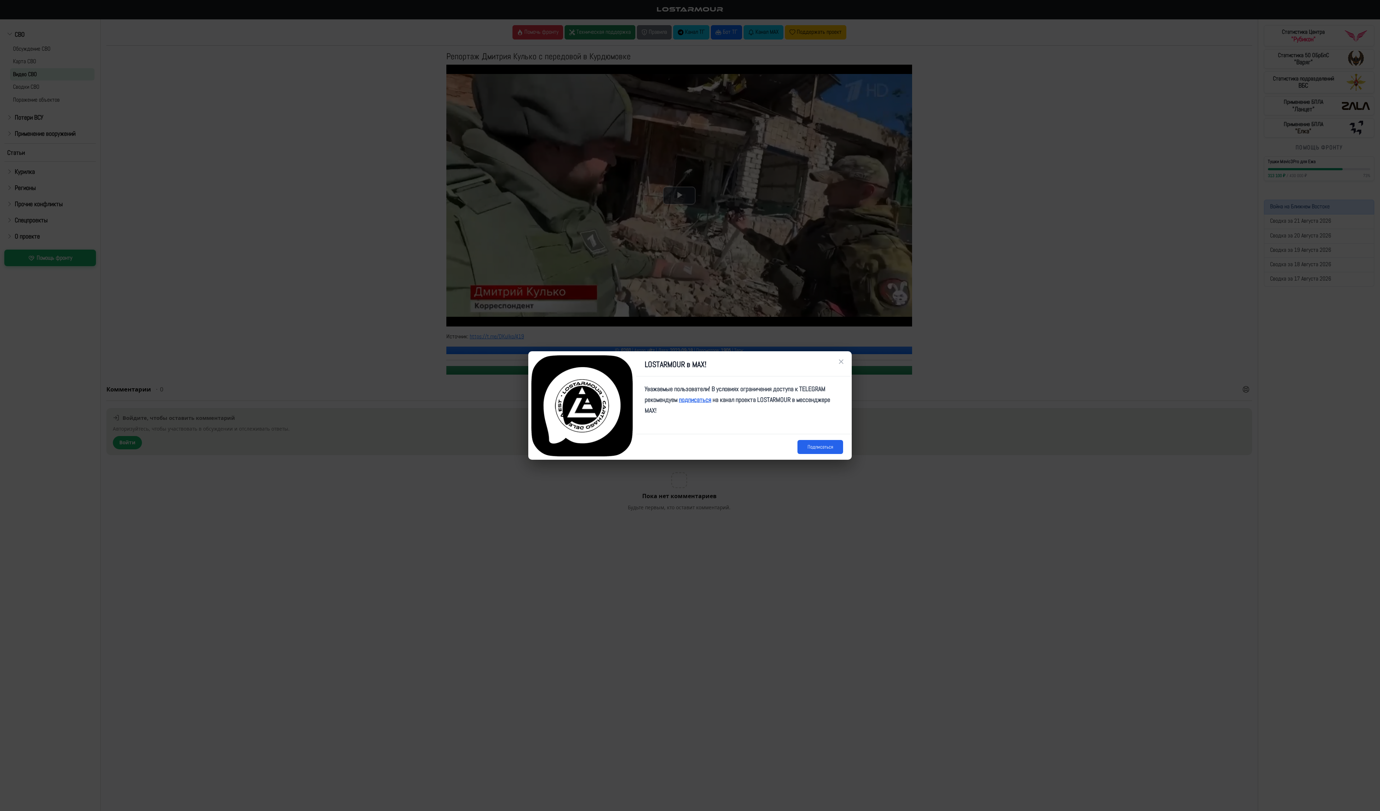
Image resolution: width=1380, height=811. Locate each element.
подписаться (695, 399)
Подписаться (820, 447)
